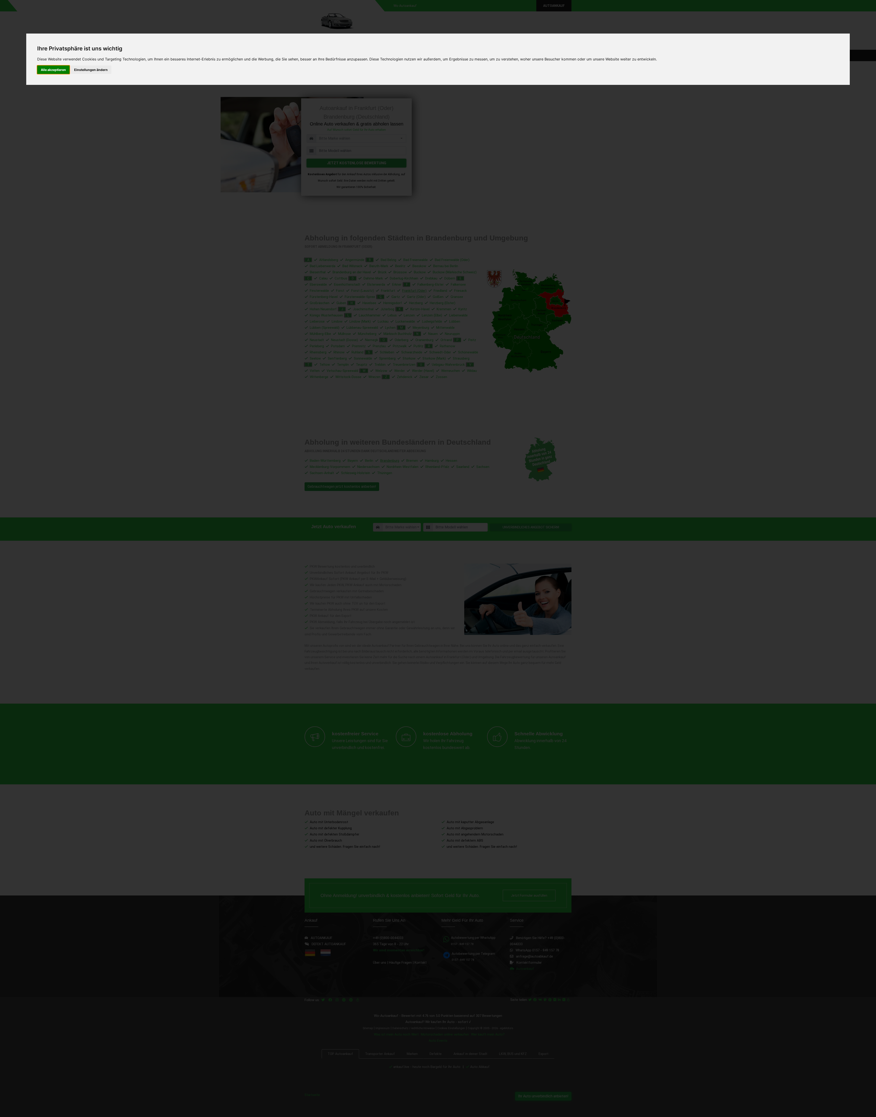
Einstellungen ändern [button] (91, 70)
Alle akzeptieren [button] (53, 70)
